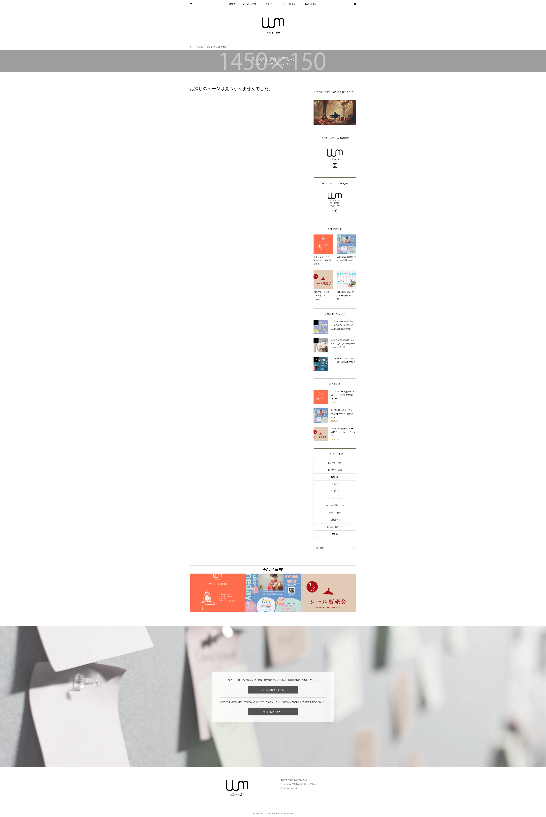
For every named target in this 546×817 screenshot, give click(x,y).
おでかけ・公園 (335, 470)
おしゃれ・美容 (335, 462)
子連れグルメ (335, 520)
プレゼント (335, 491)
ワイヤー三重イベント (335, 505)
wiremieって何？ (250, 4)
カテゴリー (271, 4)
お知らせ (335, 477)
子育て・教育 (335, 513)
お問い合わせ (311, 4)
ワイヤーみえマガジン (335, 498)
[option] (217, 593)
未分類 (335, 534)
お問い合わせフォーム (273, 690)
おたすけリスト (290, 4)
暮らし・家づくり (335, 527)
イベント (335, 484)
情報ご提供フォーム (273, 711)
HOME (232, 4)
